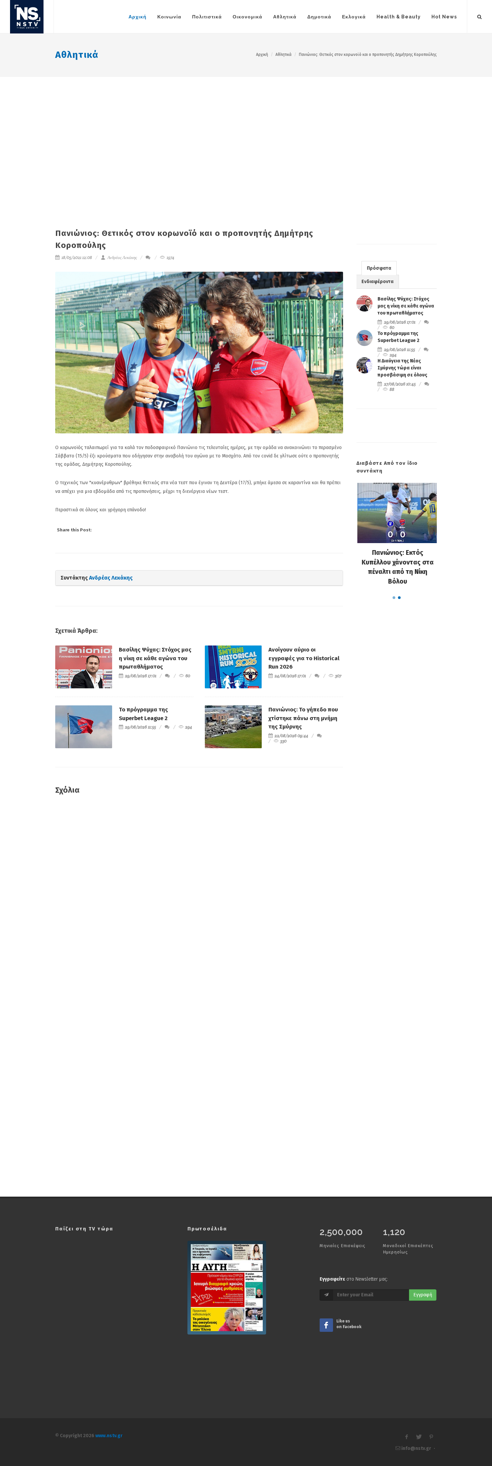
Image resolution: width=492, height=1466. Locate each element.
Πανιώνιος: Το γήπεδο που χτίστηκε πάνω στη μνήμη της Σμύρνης (303, 718)
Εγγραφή (422, 1295)
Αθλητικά (76, 54)
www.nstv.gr (108, 1436)
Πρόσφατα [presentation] (379, 268)
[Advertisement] (246, 127)
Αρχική (262, 54)
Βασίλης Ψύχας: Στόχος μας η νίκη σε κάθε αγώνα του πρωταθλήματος (155, 658)
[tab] (379, 268)
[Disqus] (199, 896)
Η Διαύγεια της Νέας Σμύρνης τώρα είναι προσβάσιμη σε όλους (402, 368)
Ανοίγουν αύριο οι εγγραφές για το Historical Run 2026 (303, 658)
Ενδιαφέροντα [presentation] (377, 281)
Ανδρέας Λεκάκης (121, 257)
